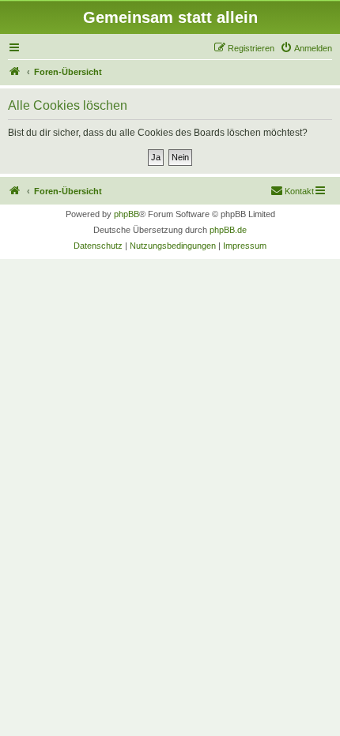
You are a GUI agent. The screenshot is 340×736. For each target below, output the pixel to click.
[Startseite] (15, 71)
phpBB (126, 214)
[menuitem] (306, 48)
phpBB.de (228, 230)
